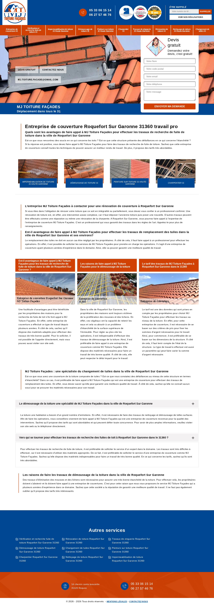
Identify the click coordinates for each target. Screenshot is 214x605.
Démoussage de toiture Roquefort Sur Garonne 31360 (37, 550)
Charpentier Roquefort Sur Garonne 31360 (38, 559)
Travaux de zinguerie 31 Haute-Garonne (142, 30)
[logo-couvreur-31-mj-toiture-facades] (14, 12)
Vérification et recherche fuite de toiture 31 (33, 30)
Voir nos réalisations (190, 17)
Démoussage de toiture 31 (85, 30)
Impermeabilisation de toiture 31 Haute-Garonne (60, 30)
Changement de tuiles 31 (202, 30)
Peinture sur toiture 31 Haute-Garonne (105, 30)
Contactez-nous (138, 601)
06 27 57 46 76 (100, 14)
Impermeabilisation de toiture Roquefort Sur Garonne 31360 (128, 559)
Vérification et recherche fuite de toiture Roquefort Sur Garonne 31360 (39, 541)
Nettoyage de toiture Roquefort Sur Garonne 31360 (84, 559)
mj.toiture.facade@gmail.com (38, 79)
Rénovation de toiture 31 (161, 30)
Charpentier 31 (123, 30)
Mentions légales (117, 601)
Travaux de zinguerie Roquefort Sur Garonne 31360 (131, 541)
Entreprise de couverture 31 (12, 30)
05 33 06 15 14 (100, 10)
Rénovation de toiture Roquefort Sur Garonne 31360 (85, 541)
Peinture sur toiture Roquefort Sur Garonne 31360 (130, 550)
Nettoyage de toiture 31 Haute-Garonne (182, 30)
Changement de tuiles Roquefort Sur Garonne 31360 (85, 550)
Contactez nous (53, 69)
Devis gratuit (27, 69)
